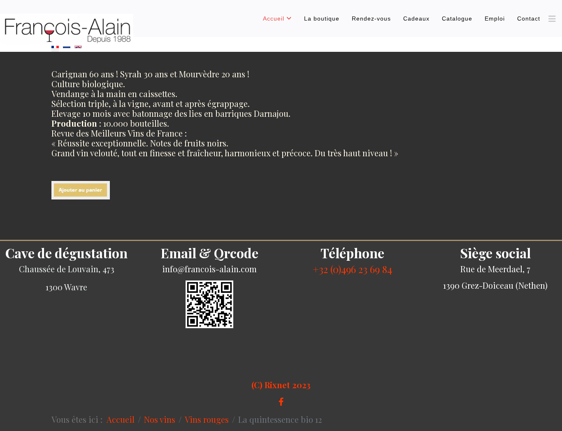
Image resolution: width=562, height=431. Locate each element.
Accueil (273, 18)
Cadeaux (416, 18)
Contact (528, 18)
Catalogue (457, 18)
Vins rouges (207, 419)
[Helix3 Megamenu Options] (552, 18)
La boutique (321, 18)
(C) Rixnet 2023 (281, 384)
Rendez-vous (371, 18)
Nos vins (159, 419)
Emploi (495, 18)
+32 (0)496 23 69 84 (352, 269)
